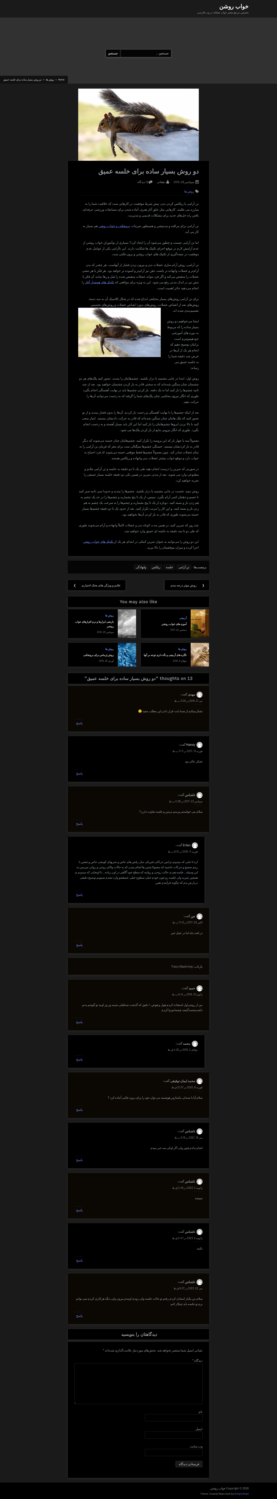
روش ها (189, 191)
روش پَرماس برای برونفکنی (98, 654)
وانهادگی (141, 567)
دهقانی (161, 182)
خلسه (169, 567)
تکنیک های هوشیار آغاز (99, 282)
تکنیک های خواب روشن (98, 541)
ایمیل (199, 1429)
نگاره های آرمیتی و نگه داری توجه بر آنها (165, 654)
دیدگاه (197, 1360)
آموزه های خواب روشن (174, 623)
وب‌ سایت (196, 1446)
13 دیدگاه (142, 182)
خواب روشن (234, 6)
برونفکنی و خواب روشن (114, 226)
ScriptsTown (241, 1493)
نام (201, 1411)
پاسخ (79, 723)
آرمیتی (183, 617)
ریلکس (156, 567)
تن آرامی (183, 567)
